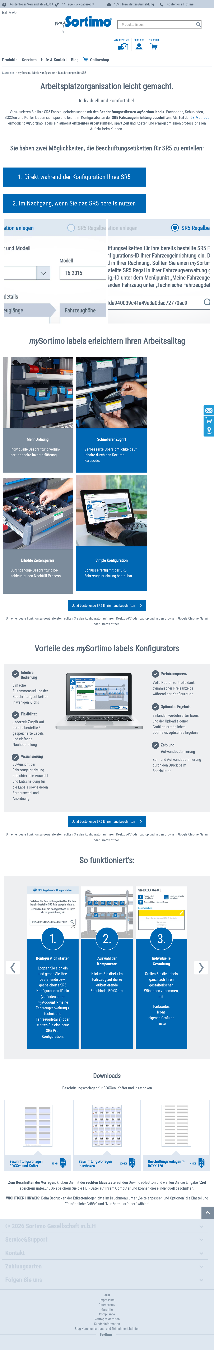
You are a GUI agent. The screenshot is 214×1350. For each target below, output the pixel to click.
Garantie (107, 1310)
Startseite (8, 73)
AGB (107, 1295)
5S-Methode (200, 117)
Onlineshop (99, 59)
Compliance (107, 1314)
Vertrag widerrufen (107, 1319)
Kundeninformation (107, 1324)
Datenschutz (107, 1305)
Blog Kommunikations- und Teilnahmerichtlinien (107, 1329)
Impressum (107, 1300)
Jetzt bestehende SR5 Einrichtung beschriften (104, 605)
